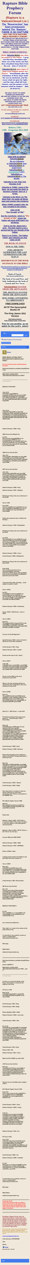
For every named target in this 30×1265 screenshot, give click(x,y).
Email (6, 1247)
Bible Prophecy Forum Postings (12, 339)
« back (3, 1260)
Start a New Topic (6, 342)
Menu (4, 333)
